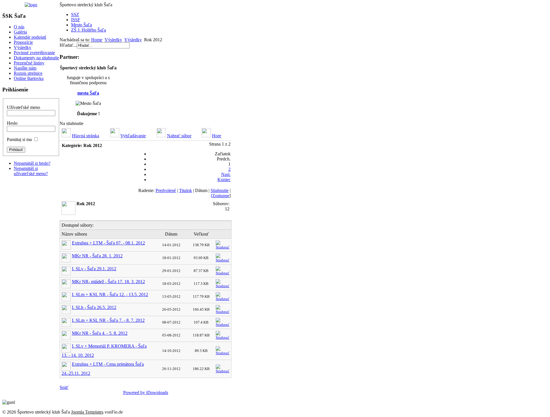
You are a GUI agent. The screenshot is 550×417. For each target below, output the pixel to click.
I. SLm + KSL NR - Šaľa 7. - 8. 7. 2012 (108, 320)
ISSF (75, 19)
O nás (19, 26)
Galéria (20, 32)
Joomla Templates (87, 412)
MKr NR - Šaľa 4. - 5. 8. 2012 (99, 333)
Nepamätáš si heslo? (32, 163)
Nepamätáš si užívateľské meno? (31, 171)
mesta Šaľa (88, 93)
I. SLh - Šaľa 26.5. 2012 (94, 307)
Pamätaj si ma (19, 139)
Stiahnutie (220, 190)
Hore (216, 135)
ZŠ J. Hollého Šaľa (88, 30)
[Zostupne (220, 195)
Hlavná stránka (85, 135)
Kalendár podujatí (30, 37)
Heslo (12, 123)
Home (96, 39)
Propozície (23, 42)
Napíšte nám (25, 68)
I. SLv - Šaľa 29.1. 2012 (94, 268)
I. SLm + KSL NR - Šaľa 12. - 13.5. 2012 (110, 294)
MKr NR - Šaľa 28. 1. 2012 (97, 255)
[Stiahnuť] (222, 244)
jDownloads (157, 392)
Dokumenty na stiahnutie (36, 57)
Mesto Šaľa (81, 24)
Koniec (224, 179)
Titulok (185, 190)
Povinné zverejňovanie (34, 52)
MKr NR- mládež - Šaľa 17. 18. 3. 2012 (108, 281)
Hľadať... (68, 45)
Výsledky (22, 47)
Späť (64, 387)
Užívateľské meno (23, 107)
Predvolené (166, 190)
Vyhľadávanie (133, 135)
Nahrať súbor (179, 135)
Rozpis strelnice (28, 73)
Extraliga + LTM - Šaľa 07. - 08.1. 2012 (108, 242)
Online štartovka (29, 78)
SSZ (75, 14)
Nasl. (226, 174)
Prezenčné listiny (29, 62)
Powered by (134, 392)
